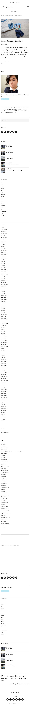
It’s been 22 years (9, 158)
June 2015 (3, 329)
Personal (2, 203)
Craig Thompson (4, 470)
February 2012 (4, 389)
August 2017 (3, 286)
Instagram (10, 700)
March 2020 (3, 248)
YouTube (19, 700)
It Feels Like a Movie (5, 495)
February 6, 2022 (9, 162)
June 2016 (3, 306)
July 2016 (3, 305)
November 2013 (4, 365)
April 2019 (3, 265)
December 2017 (4, 280)
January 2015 (3, 338)
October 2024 (4, 229)
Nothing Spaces (6, 7)
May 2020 (3, 244)
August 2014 (3, 348)
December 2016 (4, 297)
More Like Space (4, 506)
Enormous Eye (4, 479)
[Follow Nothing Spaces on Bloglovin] (5, 99)
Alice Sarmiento (4, 447)
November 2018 (4, 273)
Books (2, 184)
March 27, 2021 (8, 168)
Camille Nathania (4, 461)
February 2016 (4, 314)
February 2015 (4, 337)
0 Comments (10, 61)
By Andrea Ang (4, 459)
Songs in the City (4, 519)
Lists (1, 63)
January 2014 (3, 361)
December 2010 (4, 408)
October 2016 (3, 301)
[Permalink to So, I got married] (3, 153)
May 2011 (2, 401)
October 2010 (3, 410)
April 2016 (3, 310)
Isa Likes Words (4, 493)
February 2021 (4, 237)
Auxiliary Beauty (4, 455)
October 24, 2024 (9, 151)
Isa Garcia (3, 491)
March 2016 (3, 312)
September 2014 (4, 346)
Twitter (7, 700)
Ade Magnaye (3, 444)
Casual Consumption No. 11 (12, 41)
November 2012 (4, 376)
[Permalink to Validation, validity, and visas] (3, 164)
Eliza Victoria (3, 476)
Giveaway (3, 194)
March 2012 (3, 387)
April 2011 (3, 402)
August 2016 (3, 303)
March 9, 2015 (3, 61)
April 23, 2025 (8, 145)
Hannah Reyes (4, 483)
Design (2, 188)
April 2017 (3, 291)
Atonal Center (3, 453)
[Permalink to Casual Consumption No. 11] (15, 38)
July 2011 (2, 399)
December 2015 (4, 318)
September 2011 (4, 397)
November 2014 (4, 342)
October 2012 (3, 378)
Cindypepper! (3, 464)
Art (1, 183)
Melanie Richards (4, 502)
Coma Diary (3, 468)
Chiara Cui (3, 463)
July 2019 (3, 259)
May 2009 (3, 419)
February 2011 (3, 406)
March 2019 (3, 267)
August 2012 (3, 382)
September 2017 (4, 284)
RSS (22, 700)
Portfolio (12, 2)
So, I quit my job (9, 146)
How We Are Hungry (5, 487)
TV (1, 209)
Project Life (3, 205)
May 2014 (3, 353)
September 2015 (4, 323)
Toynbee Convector (5, 523)
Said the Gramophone (5, 513)
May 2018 (3, 278)
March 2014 (3, 357)
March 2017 (3, 293)
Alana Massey (3, 446)
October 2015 (3, 321)
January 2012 (3, 391)
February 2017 (4, 295)
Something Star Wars (5, 517)
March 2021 (3, 235)
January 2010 (3, 417)
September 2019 (4, 258)
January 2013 (3, 374)
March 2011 (3, 404)
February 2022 (4, 233)
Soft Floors (3, 515)
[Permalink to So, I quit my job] (3, 147)
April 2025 (3, 227)
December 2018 (4, 271)
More (4, 96)
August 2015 (3, 325)
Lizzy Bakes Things (5, 498)
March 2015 (3, 335)
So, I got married (9, 152)
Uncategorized (4, 211)
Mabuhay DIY (3, 500)
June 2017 (3, 288)
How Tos (2, 196)
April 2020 (3, 246)
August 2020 (3, 241)
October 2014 (3, 344)
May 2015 (3, 331)
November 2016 (4, 299)
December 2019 (4, 254)
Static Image (3, 521)
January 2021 (3, 239)
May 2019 (3, 263)
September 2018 (4, 274)
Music (2, 199)
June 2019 (3, 261)
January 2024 (3, 231)
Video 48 (3, 527)
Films (2, 190)
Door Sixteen (3, 474)
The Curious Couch (5, 472)
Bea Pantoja (3, 457)
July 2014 (3, 350)
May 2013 (3, 368)
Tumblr (16, 700)
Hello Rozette (3, 485)
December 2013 (4, 363)
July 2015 (3, 327)
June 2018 (3, 276)
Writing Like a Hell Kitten (6, 525)
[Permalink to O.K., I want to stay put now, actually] (3, 170)
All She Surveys (4, 449)
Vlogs (2, 213)
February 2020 (4, 250)
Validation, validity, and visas (12, 164)
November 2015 (4, 320)
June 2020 (3, 242)
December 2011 (4, 393)
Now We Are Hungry (5, 510)
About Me (18, 2)
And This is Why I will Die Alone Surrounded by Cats (11, 451)
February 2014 (4, 359)
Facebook (13, 700)
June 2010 (3, 414)
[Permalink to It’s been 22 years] (3, 158)
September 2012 (4, 380)
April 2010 (3, 416)
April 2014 (3, 355)
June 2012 (3, 384)
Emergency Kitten (4, 478)
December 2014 (4, 340)
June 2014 (3, 352)
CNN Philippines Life (5, 466)
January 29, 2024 (9, 157)
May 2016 (3, 308)
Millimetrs (3, 504)
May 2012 (3, 385)
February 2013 (4, 372)
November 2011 (4, 395)
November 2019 (4, 256)
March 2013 (3, 370)
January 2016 (3, 316)
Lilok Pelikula (3, 496)
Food (2, 192)
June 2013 (3, 367)
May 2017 (3, 289)
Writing (2, 215)
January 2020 (3, 252)
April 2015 (3, 333)
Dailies (2, 186)
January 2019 (3, 269)
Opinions (3, 201)
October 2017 (3, 282)
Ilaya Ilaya (3, 489)
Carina (7, 44)
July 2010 (3, 412)
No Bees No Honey (4, 508)
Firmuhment (3, 481)
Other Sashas (3, 512)
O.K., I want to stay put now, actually (14, 170)
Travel (2, 207)
